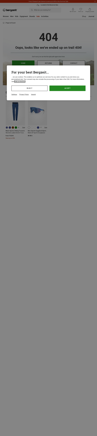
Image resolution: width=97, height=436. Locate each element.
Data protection (19, 81)
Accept (67, 88)
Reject (29, 88)
